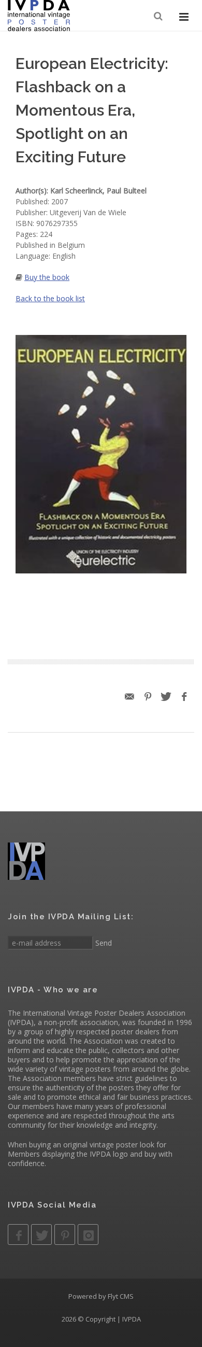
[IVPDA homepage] (39, 15)
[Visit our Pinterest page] (64, 1234)
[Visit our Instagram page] (88, 1234)
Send (102, 943)
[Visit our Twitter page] (41, 1234)
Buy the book (46, 277)
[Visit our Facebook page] (18, 1234)
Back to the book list (50, 298)
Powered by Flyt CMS (101, 1296)
